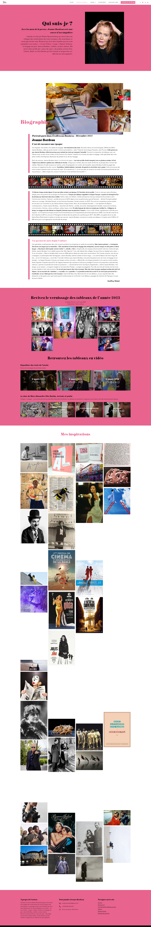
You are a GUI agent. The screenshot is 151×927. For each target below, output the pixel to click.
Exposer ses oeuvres (103, 913)
